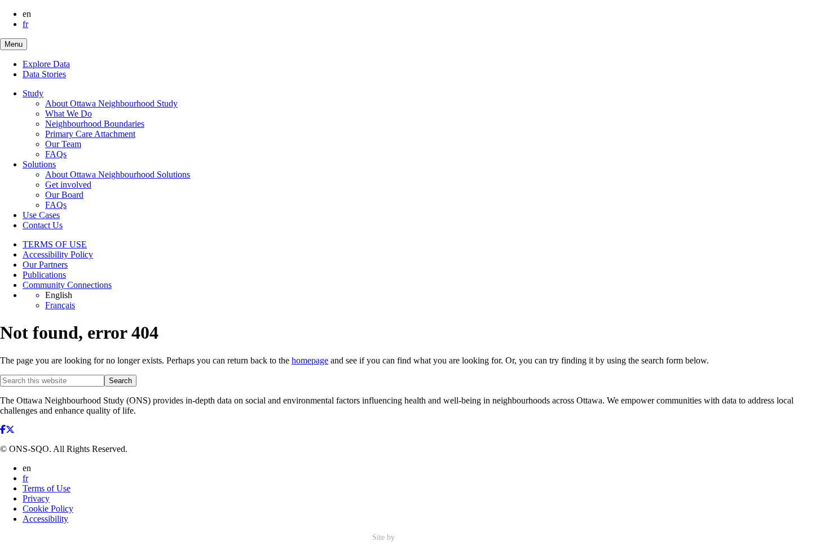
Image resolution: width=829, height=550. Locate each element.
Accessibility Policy (58, 254)
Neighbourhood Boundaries (94, 123)
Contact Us (43, 225)
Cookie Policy (48, 508)
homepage (310, 360)
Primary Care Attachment (90, 134)
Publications (44, 275)
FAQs (56, 154)
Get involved (68, 184)
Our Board (64, 194)
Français (60, 305)
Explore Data (46, 64)
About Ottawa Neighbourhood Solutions (117, 174)
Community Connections (67, 285)
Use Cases (41, 215)
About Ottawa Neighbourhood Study (111, 103)
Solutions (39, 164)
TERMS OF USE (55, 244)
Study (33, 93)
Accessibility (45, 519)
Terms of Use (46, 488)
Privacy (36, 498)
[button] (13, 44)
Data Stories (44, 74)
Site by (384, 537)
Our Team (63, 144)
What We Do (68, 113)
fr (25, 24)
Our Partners (45, 264)
